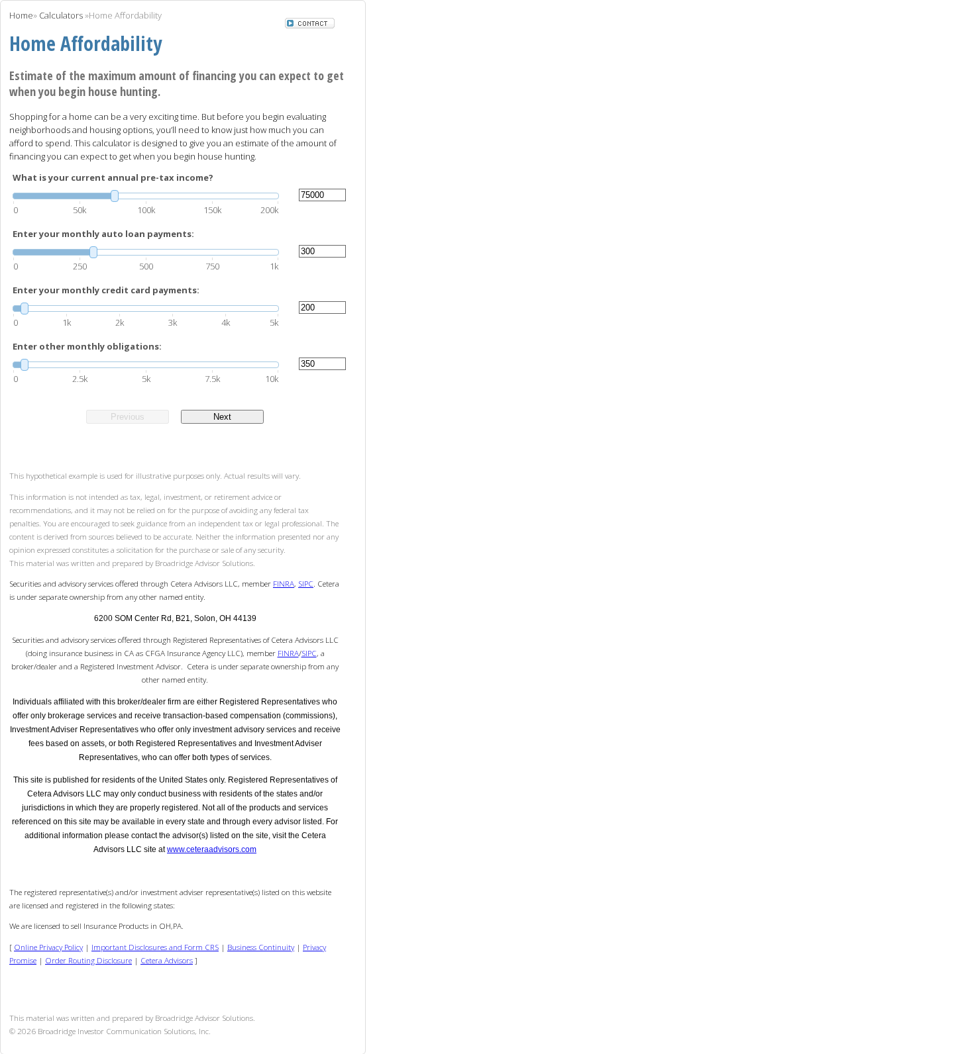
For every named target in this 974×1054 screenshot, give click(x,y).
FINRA (283, 583)
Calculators (61, 15)
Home (21, 15)
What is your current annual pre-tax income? (113, 177)
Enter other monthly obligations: (87, 346)
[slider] (146, 196)
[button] (310, 24)
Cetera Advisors (166, 960)
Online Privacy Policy (48, 946)
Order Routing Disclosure (88, 960)
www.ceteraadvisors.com (211, 849)
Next (222, 417)
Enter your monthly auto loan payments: (103, 234)
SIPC (305, 583)
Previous (127, 417)
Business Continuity (260, 946)
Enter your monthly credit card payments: (106, 290)
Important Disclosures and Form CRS (155, 946)
